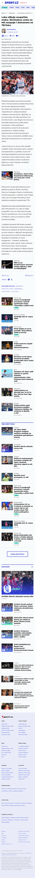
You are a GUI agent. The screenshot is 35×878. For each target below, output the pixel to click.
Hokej (17, 7)
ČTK (28, 853)
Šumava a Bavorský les (7, 772)
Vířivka (23, 805)
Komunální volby (6, 734)
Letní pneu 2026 (22, 768)
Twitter (3, 839)
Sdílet (13, 35)
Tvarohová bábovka (23, 752)
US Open (16, 354)
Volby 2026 (4, 724)
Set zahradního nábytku (8, 805)
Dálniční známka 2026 (24, 770)
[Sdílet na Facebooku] (9, 280)
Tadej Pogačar (22, 730)
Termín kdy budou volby (8, 730)
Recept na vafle (22, 754)
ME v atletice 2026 (6, 752)
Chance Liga (17, 298)
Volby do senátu (6, 732)
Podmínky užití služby (23, 831)
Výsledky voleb (5, 728)
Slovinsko (15, 291)
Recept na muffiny (23, 748)
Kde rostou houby (21, 788)
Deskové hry (11, 820)
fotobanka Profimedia (11, 854)
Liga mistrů (17, 388)
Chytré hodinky (24, 820)
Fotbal (12, 7)
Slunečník (23, 803)
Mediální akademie (23, 837)
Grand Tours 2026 (22, 734)
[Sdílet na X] (12, 280)
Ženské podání (18, 502)
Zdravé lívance (22, 750)
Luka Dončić (6, 291)
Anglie (16, 341)
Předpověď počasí (11, 788)
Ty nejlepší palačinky (23, 746)
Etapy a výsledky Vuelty (24, 726)
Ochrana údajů (22, 833)
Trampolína (17, 803)
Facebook (4, 835)
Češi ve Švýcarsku (6, 774)
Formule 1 (4, 754)
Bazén (3, 803)
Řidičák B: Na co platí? (24, 774)
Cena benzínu (5, 791)
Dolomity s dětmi (6, 779)
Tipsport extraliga (6, 750)
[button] (17, 82)
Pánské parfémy (6, 822)
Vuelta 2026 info (22, 724)
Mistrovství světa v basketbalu (12, 289)
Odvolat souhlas (22, 839)
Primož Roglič (21, 732)
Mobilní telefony (6, 817)
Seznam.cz (23, 2)
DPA (30, 853)
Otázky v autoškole (23, 777)
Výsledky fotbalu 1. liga (7, 748)
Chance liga (4, 746)
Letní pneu (4, 820)
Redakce (4, 831)
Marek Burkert (11, 29)
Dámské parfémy (24, 817)
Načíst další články (17, 554)
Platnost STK (21, 779)
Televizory (17, 820)
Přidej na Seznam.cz (7, 844)
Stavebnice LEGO (14, 817)
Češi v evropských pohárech (16, 791)
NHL (3, 756)
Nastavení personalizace (24, 842)
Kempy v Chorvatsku (7, 768)
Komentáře (17, 444)
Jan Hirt (20, 728)
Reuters (3, 854)
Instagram (4, 837)
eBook (6, 35)
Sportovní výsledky (19, 314)
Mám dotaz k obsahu (23, 835)
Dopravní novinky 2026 (24, 772)
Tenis (22, 7)
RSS (2, 833)
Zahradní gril (17, 805)
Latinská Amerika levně (7, 777)
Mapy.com (4, 788)
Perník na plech (22, 756)
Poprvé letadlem (6, 770)
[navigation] (2, 2)
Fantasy (4, 7)
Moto (28, 7)
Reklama (4, 842)
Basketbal (17, 172)
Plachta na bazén (9, 803)
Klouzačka (29, 803)
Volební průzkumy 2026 (7, 726)
